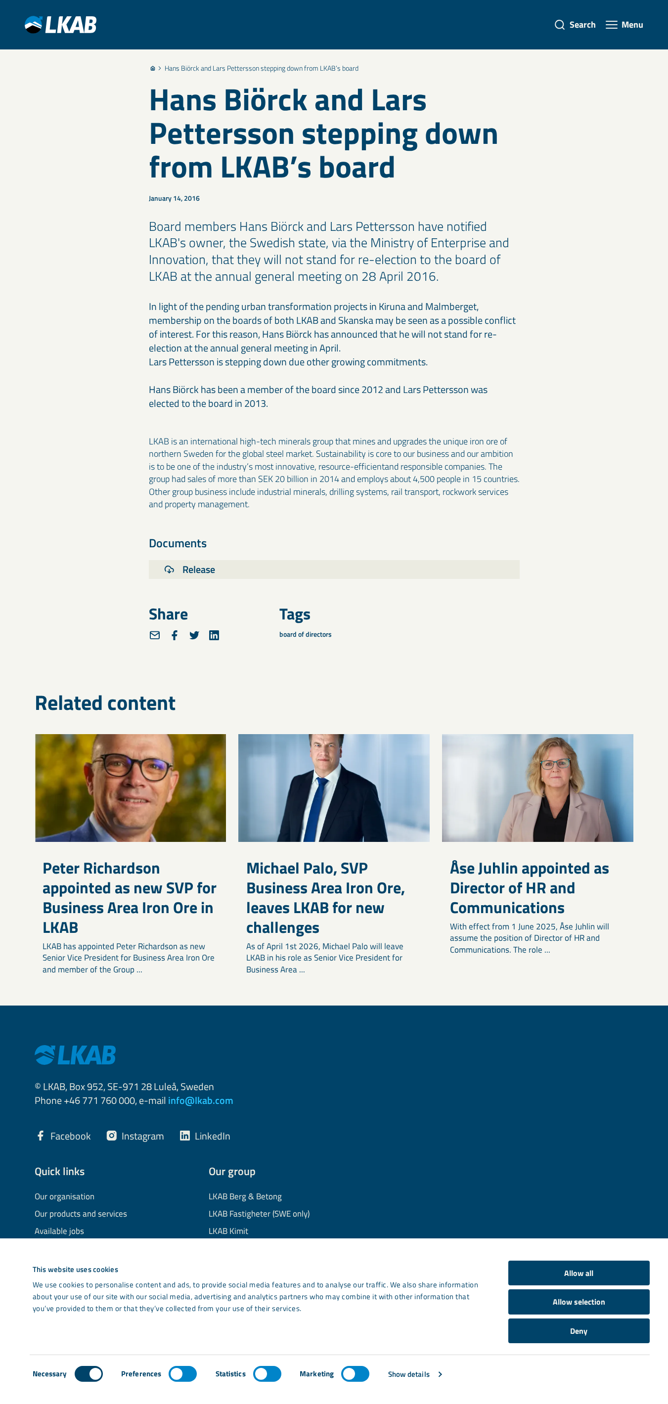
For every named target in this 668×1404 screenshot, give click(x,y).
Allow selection (579, 1302)
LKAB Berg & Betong (245, 1197)
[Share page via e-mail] (155, 635)
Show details (409, 1374)
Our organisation (64, 1197)
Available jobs (59, 1231)
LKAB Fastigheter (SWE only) (259, 1214)
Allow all (578, 1273)
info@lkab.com (200, 1100)
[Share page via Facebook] (174, 635)
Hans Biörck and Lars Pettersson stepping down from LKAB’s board (261, 68)
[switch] (183, 1374)
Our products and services (81, 1214)
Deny (578, 1331)
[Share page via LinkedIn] (214, 635)
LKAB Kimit (228, 1231)
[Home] (153, 68)
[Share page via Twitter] (194, 635)
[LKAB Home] (60, 24)
